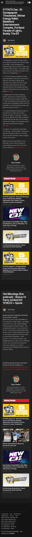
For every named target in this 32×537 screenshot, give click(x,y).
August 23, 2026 (7, 447)
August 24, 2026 (7, 204)
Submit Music (17, 513)
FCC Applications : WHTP (7, 524)
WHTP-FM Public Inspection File (9, 517)
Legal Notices (4, 515)
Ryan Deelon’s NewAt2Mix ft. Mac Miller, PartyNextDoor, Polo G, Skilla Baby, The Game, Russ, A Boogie (15, 223)
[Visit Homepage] (14, 2)
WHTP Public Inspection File (8, 519)
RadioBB (12, 533)
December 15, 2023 (10, 312)
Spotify (10, 367)
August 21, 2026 (7, 227)
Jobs (16, 515)
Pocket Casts (15, 369)
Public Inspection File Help (8, 523)
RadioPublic (24, 369)
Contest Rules (4, 513)
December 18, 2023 (10, 42)
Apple (5, 367)
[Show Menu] (2, 2)
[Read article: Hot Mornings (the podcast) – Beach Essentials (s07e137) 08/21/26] (16, 236)
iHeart (21, 367)
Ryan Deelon (11, 40)
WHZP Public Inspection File (8, 521)
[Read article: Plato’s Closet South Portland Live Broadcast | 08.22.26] (16, 435)
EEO (11, 513)
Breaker (7, 369)
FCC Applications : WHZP (7, 528)
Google (16, 367)
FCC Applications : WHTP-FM (8, 526)
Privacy (12, 515)
